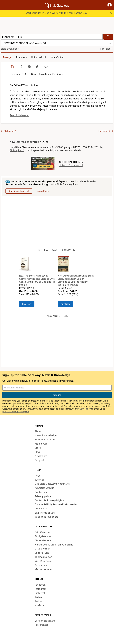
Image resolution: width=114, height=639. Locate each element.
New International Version (25, 141)
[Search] (108, 37)
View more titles (57, 315)
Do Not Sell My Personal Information (56, 504)
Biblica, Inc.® (17, 150)
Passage (7, 57)
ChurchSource (43, 540)
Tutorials (40, 479)
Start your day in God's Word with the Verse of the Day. (56, 13)
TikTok (38, 597)
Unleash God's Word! (71, 165)
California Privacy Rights (49, 500)
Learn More (43, 190)
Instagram (40, 588)
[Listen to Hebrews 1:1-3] (46, 66)
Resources (21, 57)
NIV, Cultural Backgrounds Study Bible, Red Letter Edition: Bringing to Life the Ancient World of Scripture (76, 280)
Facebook (40, 584)
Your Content (57, 57)
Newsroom (41, 456)
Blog (37, 452)
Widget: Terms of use (46, 516)
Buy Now (26, 303)
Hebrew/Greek (38, 57)
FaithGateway (42, 532)
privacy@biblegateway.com (15, 411)
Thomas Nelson (43, 557)
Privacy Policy (84, 408)
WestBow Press (43, 561)
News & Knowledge (46, 435)
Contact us (41, 492)
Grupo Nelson (42, 548)
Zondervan (41, 565)
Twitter (39, 601)
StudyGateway (43, 536)
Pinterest (40, 593)
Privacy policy (43, 496)
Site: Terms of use (45, 512)
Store (38, 447)
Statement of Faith (45, 439)
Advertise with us (44, 488)
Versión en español (45, 620)
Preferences (41, 624)
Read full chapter (19, 115)
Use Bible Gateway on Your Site (52, 483)
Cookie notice (42, 508)
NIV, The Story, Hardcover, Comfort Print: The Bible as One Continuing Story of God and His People (37, 280)
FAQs (38, 475)
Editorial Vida (42, 552)
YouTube (39, 605)
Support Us (41, 460)
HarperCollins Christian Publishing (54, 544)
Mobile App (41, 443)
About (38, 431)
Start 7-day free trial (19, 190)
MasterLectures (43, 569)
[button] (109, 5)
